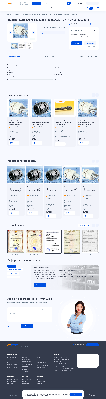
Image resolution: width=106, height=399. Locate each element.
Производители (55, 7)
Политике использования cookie (43, 395)
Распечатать (95, 23)
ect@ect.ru (61, 366)
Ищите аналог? (90, 43)
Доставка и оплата (12, 386)
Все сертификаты (84, 225)
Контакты (64, 7)
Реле (38, 357)
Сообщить (78, 43)
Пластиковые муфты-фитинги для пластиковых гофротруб (52, 32)
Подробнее (39, 284)
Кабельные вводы (12, 367)
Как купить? (10, 383)
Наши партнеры (26, 379)
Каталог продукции (12, 379)
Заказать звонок (92, 3)
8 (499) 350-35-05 (79, 3)
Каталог (26, 7)
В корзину (15, 142)
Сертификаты (41, 381)
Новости (19, 7)
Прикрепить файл (14, 325)
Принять (76, 394)
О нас (39, 379)
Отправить (28, 325)
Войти (91, 8)
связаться (73, 38)
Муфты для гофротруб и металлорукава (26, 359)
